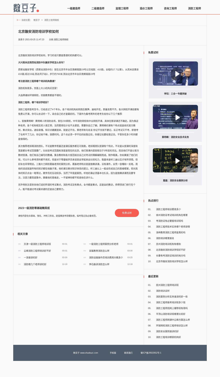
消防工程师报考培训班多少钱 (170, 302)
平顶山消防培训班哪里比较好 (170, 314)
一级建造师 (73, 8)
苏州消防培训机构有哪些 (168, 244)
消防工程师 (194, 8)
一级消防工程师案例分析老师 (103, 244)
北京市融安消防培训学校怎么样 (172, 261)
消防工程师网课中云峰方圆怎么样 (173, 319)
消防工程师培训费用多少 (168, 209)
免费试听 (127, 212)
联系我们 (128, 353)
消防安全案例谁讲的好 (167, 331)
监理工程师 (122, 8)
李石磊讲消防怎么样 (99, 264)
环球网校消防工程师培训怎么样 (172, 325)
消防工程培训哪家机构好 (168, 337)
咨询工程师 (170, 8)
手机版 (113, 353)
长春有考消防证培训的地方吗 (170, 255)
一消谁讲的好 (30, 257)
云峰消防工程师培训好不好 (37, 250)
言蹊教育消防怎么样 (99, 250)
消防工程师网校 (51, 20)
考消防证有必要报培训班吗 (169, 221)
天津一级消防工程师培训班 (37, 244)
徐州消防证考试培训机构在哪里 (172, 215)
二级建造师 (97, 8)
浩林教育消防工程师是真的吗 (170, 232)
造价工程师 (146, 8)
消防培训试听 (163, 291)
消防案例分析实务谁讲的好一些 (172, 296)
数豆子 (36, 20)
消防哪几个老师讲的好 (35, 264)
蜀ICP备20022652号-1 (151, 353)
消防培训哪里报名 (165, 238)
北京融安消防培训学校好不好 (170, 249)
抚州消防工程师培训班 (167, 285)
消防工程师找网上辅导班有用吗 (172, 308)
